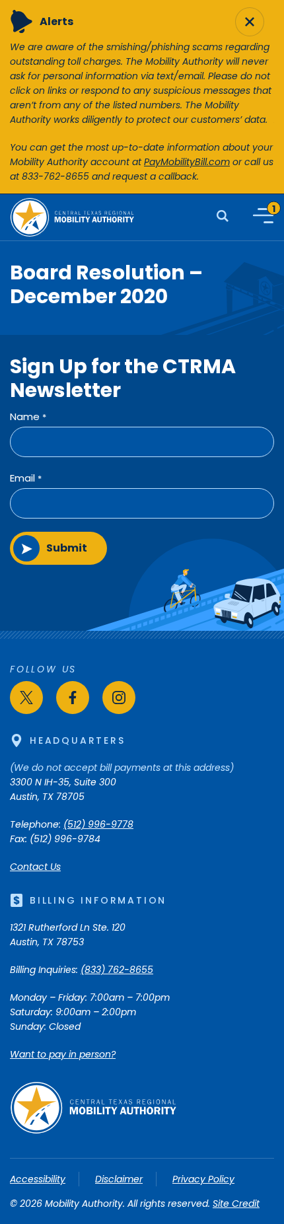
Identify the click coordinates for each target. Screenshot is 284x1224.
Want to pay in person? (63, 1054)
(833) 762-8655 (117, 969)
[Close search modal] (249, 21)
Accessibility (37, 1179)
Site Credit (236, 1203)
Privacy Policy (203, 1179)
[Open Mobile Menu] (263, 216)
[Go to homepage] (93, 1130)
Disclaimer (119, 1179)
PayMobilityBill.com (187, 161)
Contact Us (35, 866)
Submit (66, 548)
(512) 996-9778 (98, 824)
